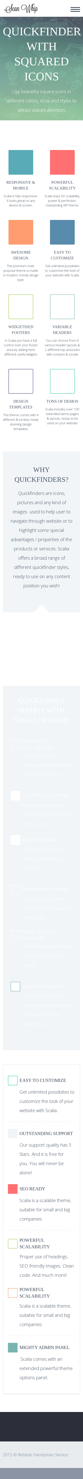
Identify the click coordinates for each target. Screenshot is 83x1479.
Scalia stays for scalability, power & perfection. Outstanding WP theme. (62, 200)
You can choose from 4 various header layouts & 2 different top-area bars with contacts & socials (62, 347)
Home (47, 11)
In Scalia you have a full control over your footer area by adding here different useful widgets (21, 347)
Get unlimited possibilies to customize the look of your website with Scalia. (62, 270)
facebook (72, 1430)
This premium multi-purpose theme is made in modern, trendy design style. (21, 273)
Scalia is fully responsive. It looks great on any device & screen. (21, 200)
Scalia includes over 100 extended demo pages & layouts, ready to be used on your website (62, 416)
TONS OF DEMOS (62, 401)
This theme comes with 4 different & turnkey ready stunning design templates (21, 422)
